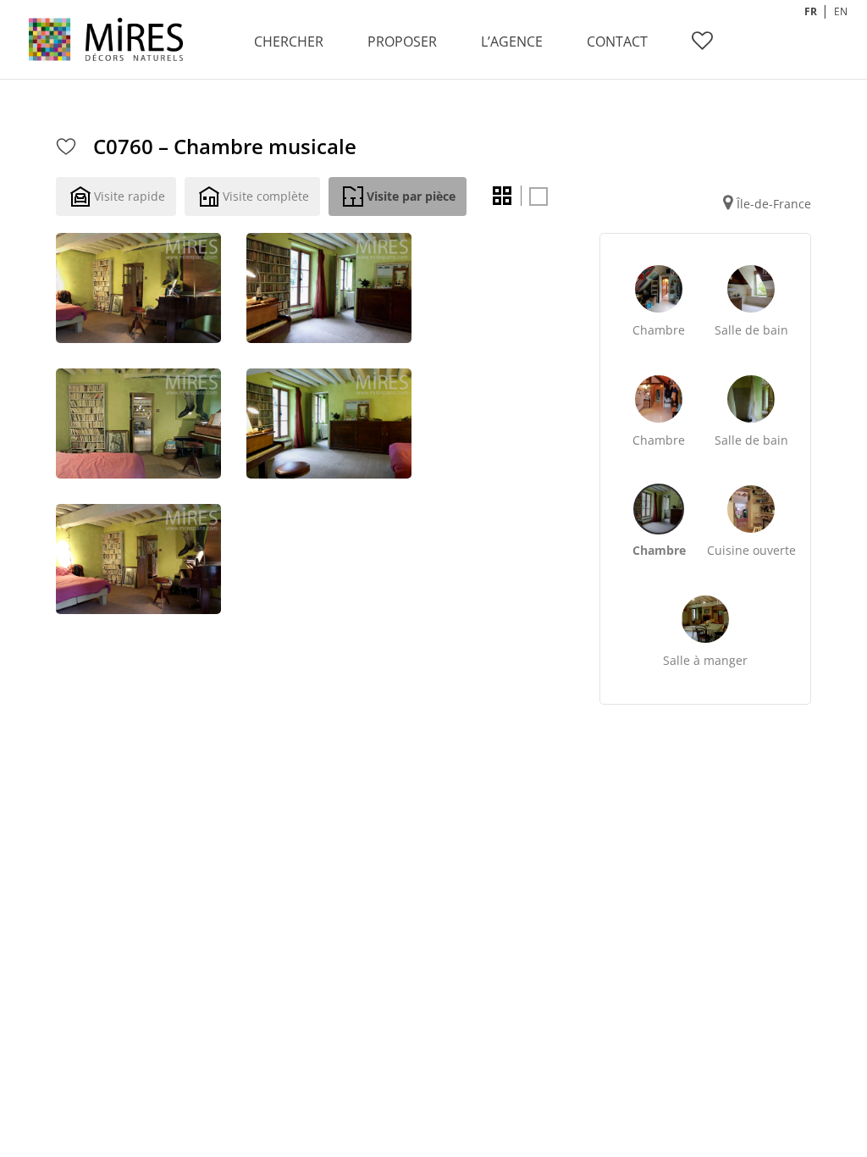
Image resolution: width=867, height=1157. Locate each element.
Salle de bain (751, 330)
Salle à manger (705, 660)
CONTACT (617, 41)
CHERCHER (288, 41)
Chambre (658, 330)
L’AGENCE (512, 41)
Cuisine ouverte (751, 550)
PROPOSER (402, 41)
